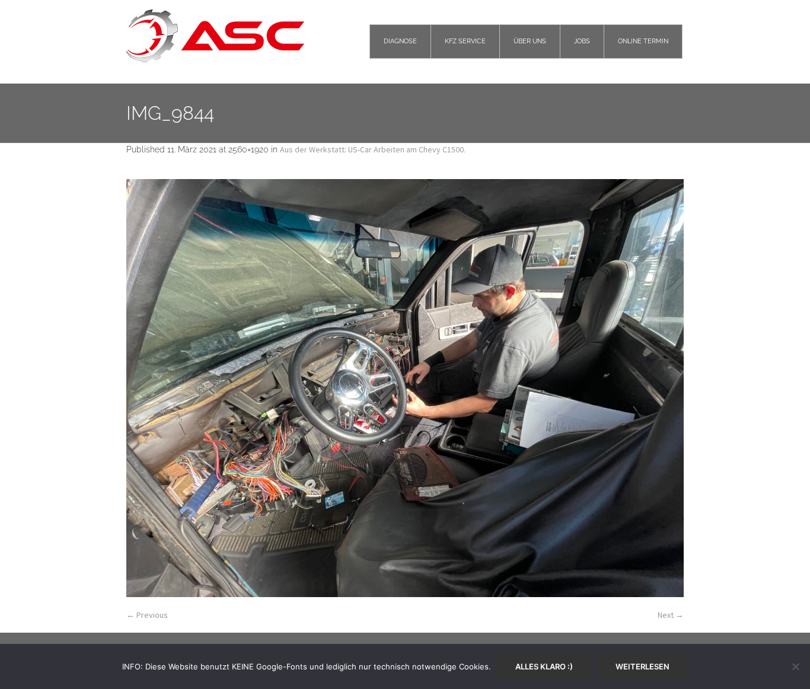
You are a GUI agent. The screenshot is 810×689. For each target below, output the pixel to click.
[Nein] (795, 666)
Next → (671, 615)
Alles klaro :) (544, 666)
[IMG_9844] (405, 388)
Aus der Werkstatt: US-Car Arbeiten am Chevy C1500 (372, 149)
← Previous (147, 615)
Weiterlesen (642, 666)
